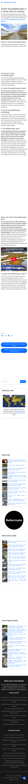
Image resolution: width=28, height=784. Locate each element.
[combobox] (11, 381)
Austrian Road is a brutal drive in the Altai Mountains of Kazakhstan (17, 626)
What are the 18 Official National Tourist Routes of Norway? (17, 569)
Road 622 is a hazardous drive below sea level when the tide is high (17, 638)
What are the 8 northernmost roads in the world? (14, 758)
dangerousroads (10, 2)
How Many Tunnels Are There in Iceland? (14, 735)
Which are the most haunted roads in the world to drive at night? (17, 484)
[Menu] (2, 2)
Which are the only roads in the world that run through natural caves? (17, 546)
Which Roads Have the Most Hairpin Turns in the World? (17, 480)
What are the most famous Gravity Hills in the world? (17, 542)
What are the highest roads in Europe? (17, 496)
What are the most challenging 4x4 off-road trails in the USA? (17, 469)
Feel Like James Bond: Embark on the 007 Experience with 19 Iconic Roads (17, 461)
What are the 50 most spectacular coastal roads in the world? (17, 565)
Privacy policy (9, 775)
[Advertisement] (14, 59)
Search (23, 381)
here (18, 687)
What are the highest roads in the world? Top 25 (17, 503)
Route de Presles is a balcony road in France (17, 634)
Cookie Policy (21, 777)
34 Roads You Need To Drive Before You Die (17, 561)
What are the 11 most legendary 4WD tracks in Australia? (14, 749)
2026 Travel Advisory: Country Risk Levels (14, 737)
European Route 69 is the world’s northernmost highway (14, 344)
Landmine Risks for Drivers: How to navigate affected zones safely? (14, 741)
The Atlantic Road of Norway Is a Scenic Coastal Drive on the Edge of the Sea (17, 654)
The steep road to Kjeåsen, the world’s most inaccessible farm (14, 350)
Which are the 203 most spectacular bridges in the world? (17, 488)
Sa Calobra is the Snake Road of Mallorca (17, 646)
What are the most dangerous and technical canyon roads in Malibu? (17, 549)
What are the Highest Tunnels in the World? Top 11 (14, 755)
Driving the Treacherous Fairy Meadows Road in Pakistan (17, 658)
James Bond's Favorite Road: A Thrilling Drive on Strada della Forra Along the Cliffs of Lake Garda (17, 631)
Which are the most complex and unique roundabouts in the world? (17, 553)
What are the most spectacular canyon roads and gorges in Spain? (17, 557)
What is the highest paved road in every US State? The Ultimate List (17, 500)
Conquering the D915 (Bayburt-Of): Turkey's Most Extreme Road (17, 642)
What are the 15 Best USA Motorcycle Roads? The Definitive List (17, 580)
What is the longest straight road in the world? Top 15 (17, 492)
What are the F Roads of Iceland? (16, 465)
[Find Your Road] (14, 401)
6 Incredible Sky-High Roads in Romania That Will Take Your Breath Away (14, 766)
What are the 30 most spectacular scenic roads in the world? (17, 572)
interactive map (19, 411)
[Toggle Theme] (24, 778)
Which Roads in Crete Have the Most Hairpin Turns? (17, 473)
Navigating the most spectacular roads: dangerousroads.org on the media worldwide (14, 761)
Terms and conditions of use (10, 777)
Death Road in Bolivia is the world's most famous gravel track (17, 665)
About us (11, 779)
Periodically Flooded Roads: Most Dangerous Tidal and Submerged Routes (17, 477)
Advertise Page (18, 775)
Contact (17, 779)
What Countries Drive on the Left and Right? (14, 753)
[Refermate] (14, 520)
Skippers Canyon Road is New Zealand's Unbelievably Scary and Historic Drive (17, 662)
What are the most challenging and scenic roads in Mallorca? (14, 745)
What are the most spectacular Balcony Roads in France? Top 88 (17, 576)
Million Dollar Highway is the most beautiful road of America (17, 650)
